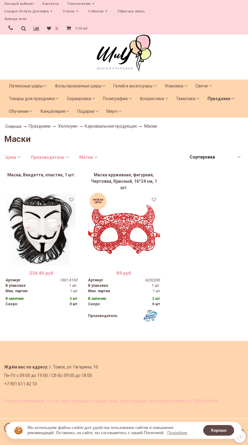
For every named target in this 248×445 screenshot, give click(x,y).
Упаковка (174, 85)
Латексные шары (26, 85)
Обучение (18, 111)
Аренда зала (15, 19)
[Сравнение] (36, 28)
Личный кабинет (19, 4)
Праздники (218, 98)
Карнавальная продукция (111, 126)
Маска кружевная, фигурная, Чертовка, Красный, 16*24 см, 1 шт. (124, 181)
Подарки (85, 111)
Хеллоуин (67, 126)
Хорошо (219, 430)
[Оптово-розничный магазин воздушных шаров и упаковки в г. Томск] (124, 51)
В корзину (41, 261)
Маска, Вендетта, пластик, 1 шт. (41, 174)
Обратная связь (131, 11)
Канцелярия (53, 111)
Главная (13, 126)
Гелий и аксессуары (132, 85)
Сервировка (79, 98)
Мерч (111, 111)
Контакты (50, 4)
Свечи (201, 85)
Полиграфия (115, 98)
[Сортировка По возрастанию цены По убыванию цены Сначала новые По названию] (214, 157)
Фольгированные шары (78, 85)
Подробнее (177, 432)
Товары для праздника (32, 98)
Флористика (152, 98)
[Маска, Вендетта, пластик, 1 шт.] (41, 230)
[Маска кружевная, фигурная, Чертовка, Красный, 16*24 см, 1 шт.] (124, 230)
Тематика (185, 98)
